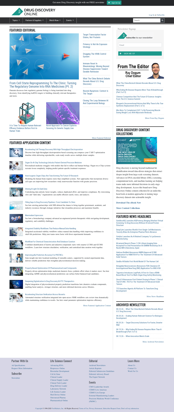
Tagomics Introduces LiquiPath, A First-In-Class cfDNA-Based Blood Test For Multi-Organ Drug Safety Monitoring (138, 274)
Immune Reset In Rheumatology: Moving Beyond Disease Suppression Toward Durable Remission (96, 67)
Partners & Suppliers (34, 20)
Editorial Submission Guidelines (101, 371)
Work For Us (133, 371)
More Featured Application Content (97, 305)
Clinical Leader (56, 377)
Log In (152, 15)
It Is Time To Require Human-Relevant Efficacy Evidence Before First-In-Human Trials (25, 128)
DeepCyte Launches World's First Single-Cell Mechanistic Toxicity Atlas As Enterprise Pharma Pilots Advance (138, 231)
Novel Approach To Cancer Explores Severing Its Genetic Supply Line (61, 127)
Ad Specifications (18, 365)
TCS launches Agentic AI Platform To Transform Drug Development (137, 290)
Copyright (38, 408)
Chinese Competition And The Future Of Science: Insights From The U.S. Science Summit (138, 98)
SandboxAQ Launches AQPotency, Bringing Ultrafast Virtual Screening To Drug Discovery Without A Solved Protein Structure (139, 223)
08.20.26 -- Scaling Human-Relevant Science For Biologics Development (139, 317)
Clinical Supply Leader (59, 380)
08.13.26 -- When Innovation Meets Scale (132, 336)
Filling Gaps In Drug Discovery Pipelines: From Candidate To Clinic (50, 202)
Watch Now (54, 20)
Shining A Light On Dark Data (36, 189)
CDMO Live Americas (98, 389)
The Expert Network (97, 377)
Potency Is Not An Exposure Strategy (95, 45)
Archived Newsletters (97, 365)
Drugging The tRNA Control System (94, 55)
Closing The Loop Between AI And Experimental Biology (95, 102)
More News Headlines (155, 296)
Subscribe (160, 15)
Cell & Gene (55, 374)
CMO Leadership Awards (99, 386)
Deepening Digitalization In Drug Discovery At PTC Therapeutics (49, 281)
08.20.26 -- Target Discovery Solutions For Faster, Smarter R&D (139, 324)
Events (69, 20)
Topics (15, 20)
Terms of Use (83, 408)
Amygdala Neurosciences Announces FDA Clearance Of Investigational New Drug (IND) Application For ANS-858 (138, 267)
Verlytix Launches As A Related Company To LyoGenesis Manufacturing (138, 237)
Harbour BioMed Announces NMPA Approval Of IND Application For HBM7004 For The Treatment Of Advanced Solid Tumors (139, 254)
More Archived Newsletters (153, 341)
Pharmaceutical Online (59, 400)
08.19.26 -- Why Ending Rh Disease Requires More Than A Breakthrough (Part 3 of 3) (138, 330)
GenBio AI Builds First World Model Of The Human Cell (137, 261)
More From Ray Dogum (154, 118)
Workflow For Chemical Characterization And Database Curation (50, 242)
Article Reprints (95, 368)
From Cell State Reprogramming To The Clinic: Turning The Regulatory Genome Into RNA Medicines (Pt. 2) (43, 85)
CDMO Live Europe (97, 392)
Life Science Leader (58, 391)
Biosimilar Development (59, 371)
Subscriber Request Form (111, 408)
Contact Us (132, 368)
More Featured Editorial (101, 138)
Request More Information (22, 368)
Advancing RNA (56, 365)
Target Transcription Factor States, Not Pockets (94, 36)
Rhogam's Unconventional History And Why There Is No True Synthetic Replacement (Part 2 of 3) (139, 104)
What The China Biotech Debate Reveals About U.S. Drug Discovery (96, 81)
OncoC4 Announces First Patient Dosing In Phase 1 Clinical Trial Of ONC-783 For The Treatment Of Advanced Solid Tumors (139, 281)
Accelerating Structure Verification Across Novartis (45, 294)
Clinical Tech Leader (58, 383)
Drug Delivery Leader (58, 385)
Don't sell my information (130, 408)
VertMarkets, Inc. (58, 408)
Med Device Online (57, 394)
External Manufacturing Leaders (101, 395)
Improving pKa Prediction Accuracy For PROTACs (44, 255)
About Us (131, 365)
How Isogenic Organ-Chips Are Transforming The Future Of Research (51, 176)
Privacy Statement (95, 408)
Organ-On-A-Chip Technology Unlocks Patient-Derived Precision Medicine (53, 163)
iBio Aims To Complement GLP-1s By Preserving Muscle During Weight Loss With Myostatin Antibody (138, 111)
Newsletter (16, 378)
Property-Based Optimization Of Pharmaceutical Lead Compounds (51, 268)
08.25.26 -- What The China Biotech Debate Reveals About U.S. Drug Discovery (139, 310)
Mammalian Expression (34, 215)
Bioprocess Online (57, 368)
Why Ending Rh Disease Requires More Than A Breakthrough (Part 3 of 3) (139, 91)
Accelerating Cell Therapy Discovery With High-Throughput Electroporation (54, 149)
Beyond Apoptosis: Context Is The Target (95, 92)
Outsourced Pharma (58, 397)
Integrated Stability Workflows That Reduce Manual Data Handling (50, 228)
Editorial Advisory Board (99, 374)
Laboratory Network (58, 388)
